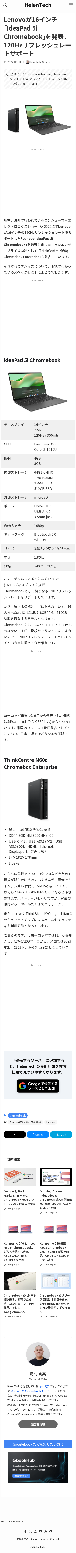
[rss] (46, 1531)
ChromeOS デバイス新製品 (25, 1122)
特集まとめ (22, 1539)
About (34, 1539)
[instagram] (35, 1531)
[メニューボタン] (71, 5)
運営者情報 (38, 1424)
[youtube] (40, 1531)
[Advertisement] (39, 182)
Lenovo (50, 1122)
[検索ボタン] (5, 5)
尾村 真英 (44, 1386)
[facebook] (25, 1531)
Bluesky (38, 1134)
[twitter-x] (30, 1531)
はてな (61, 1134)
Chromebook (18, 1115)
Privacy (44, 1539)
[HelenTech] (38, 5)
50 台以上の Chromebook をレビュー (32, 1391)
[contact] (51, 1531)
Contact (54, 1539)
